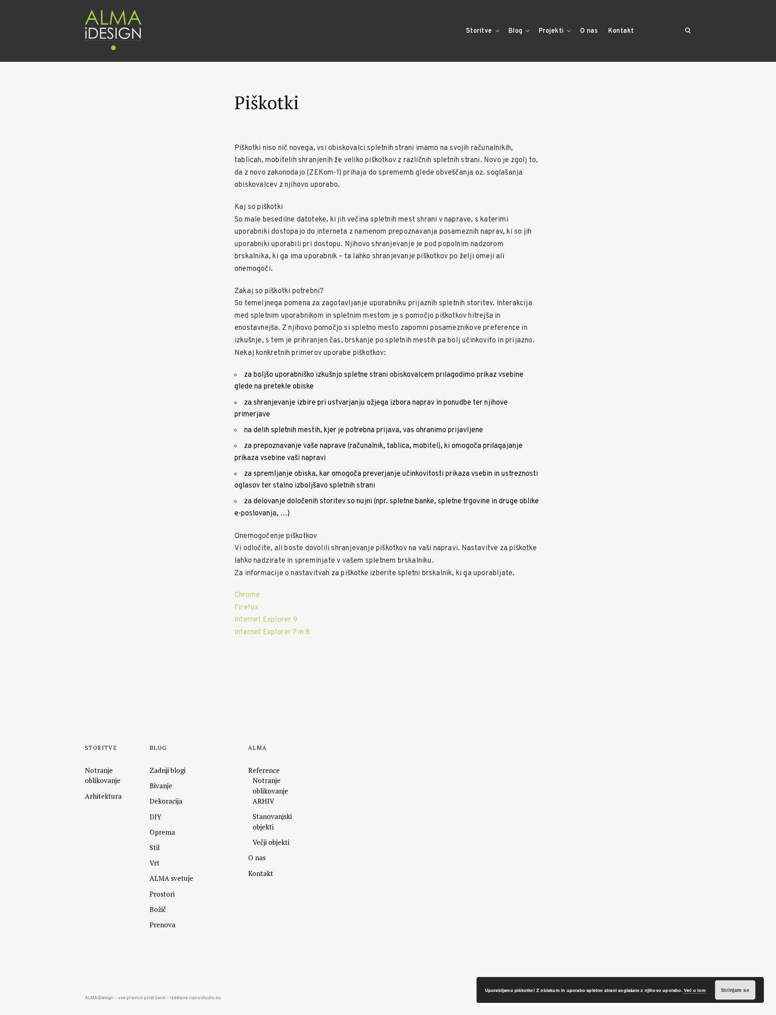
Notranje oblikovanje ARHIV (270, 791)
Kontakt (621, 31)
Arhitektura (103, 796)
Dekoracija (166, 801)
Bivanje (161, 785)
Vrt (155, 862)
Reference (264, 770)
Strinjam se (735, 990)
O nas (589, 31)
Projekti (551, 31)
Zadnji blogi (168, 770)
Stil (155, 847)
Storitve (479, 31)
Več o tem (695, 990)
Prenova (162, 924)
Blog (515, 31)
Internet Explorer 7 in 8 (272, 632)
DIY (155, 816)
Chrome (247, 595)
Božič (158, 909)
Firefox (246, 607)
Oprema (162, 832)
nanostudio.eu (205, 998)
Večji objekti (271, 842)
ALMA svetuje (171, 878)
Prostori (162, 894)
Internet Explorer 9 (265, 620)
